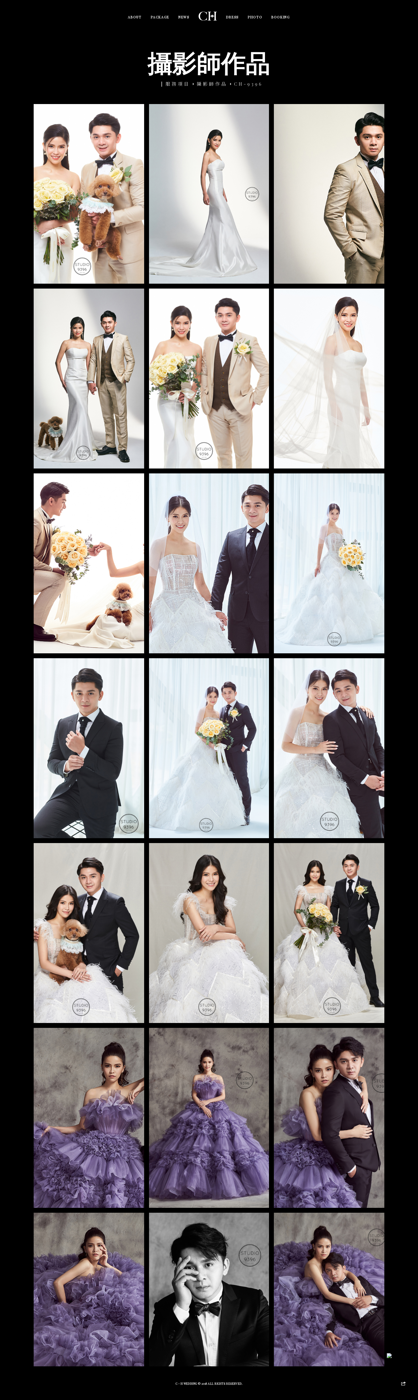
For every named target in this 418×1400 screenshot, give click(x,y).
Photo (255, 17)
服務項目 (178, 84)
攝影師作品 (212, 84)
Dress (232, 17)
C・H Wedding (187, 1383)
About (134, 17)
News (183, 17)
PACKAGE (160, 17)
